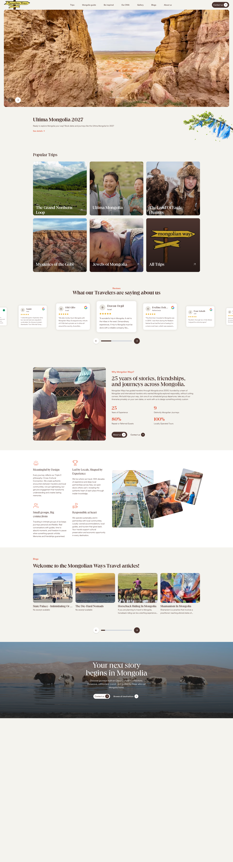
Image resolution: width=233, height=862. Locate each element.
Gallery (140, 5)
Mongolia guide (89, 5)
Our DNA (125, 5)
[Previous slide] (11, 100)
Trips (72, 5)
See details (38, 131)
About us (168, 5)
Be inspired (109, 5)
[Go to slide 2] (224, 58)
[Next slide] (18, 100)
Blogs (153, 5)
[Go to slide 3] (224, 61)
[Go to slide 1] (224, 55)
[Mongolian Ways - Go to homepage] (17, 5)
